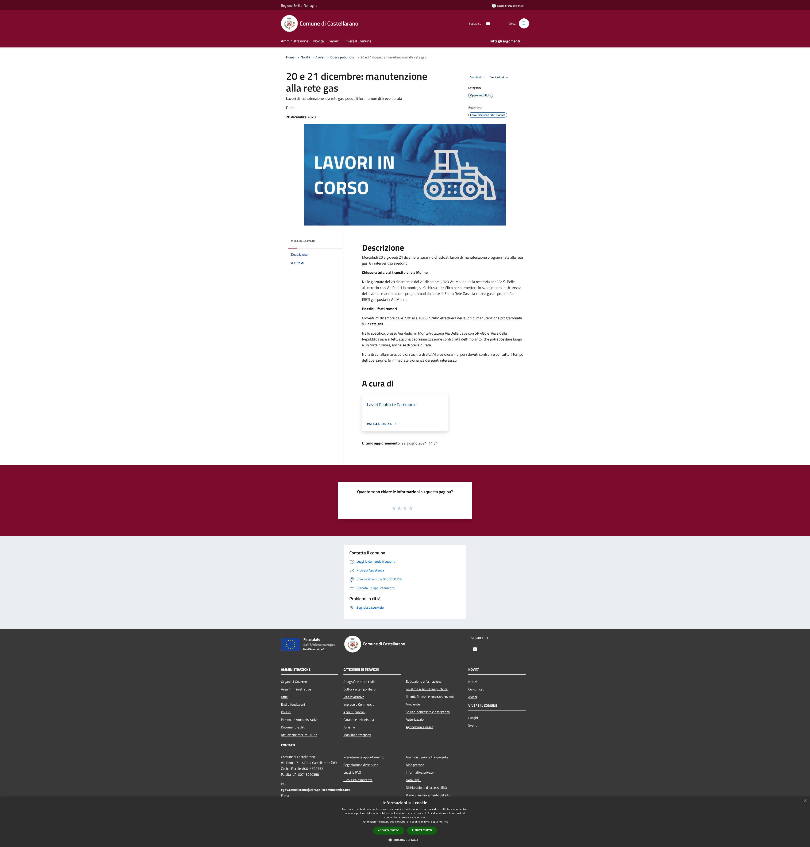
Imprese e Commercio (358, 704)
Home (290, 57)
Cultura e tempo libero (359, 689)
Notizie (473, 681)
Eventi (473, 725)
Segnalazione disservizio (360, 764)
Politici (286, 712)
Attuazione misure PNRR (299, 734)
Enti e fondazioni (293, 704)
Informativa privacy (420, 772)
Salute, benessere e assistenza (428, 711)
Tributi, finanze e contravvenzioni (430, 696)
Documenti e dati (293, 727)
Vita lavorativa (353, 696)
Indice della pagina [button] (303, 241)
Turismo (349, 727)
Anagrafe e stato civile (359, 681)
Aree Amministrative (296, 689)
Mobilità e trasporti (357, 734)
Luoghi (473, 717)
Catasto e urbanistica (358, 719)
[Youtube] (486, 23)
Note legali (413, 779)
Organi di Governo (294, 681)
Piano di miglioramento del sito (428, 795)
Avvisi (319, 57)
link (445, 821)
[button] (405, 840)
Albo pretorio (415, 764)
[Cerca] (524, 23)
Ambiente (413, 704)
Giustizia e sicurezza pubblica (427, 689)
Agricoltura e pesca (419, 726)
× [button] (805, 801)
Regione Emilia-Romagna (299, 5)
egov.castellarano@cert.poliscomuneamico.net (315, 789)
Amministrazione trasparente (427, 757)
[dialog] (405, 822)
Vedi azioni (497, 77)
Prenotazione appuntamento (363, 757)
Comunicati (476, 689)
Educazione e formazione (423, 681)
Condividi (476, 77)
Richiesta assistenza (358, 779)
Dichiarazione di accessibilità (426, 787)
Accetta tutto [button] (388, 830)
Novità (305, 57)
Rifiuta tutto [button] (422, 830)
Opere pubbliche (342, 57)
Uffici (284, 696)
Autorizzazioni (416, 719)
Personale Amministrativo (299, 719)
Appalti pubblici (354, 712)
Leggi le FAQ (352, 772)
